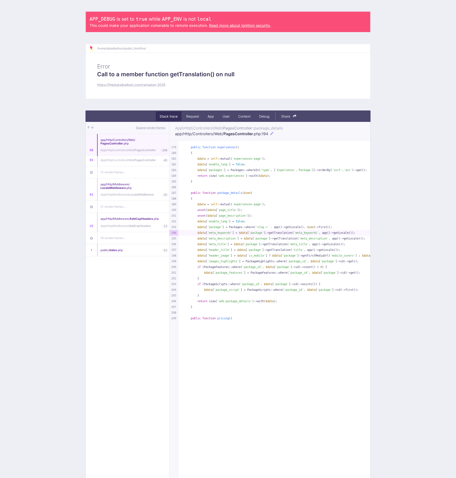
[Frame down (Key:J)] (92, 128)
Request (192, 116)
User (226, 116)
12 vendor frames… (113, 172)
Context (244, 116)
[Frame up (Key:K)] (88, 128)
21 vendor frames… (113, 206)
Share (286, 116)
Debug (264, 116)
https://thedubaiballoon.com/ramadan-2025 (131, 85)
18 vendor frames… (113, 238)
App (211, 116)
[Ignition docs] (93, 48)
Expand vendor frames (150, 127)
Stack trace (169, 116)
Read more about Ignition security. (240, 25)
